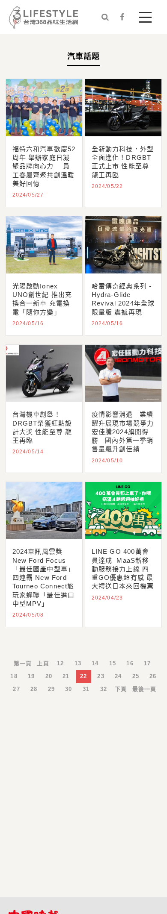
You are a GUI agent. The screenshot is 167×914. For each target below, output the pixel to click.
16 (129, 663)
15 (112, 663)
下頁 (121, 689)
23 (100, 676)
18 (13, 676)
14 (95, 663)
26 (152, 676)
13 (78, 663)
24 (118, 676)
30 (68, 689)
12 (60, 663)
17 (147, 663)
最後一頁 (144, 689)
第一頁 (23, 663)
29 (51, 689)
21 (66, 676)
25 (135, 676)
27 (16, 689)
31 (86, 689)
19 (31, 676)
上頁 (43, 663)
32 (103, 689)
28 (33, 689)
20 (48, 676)
